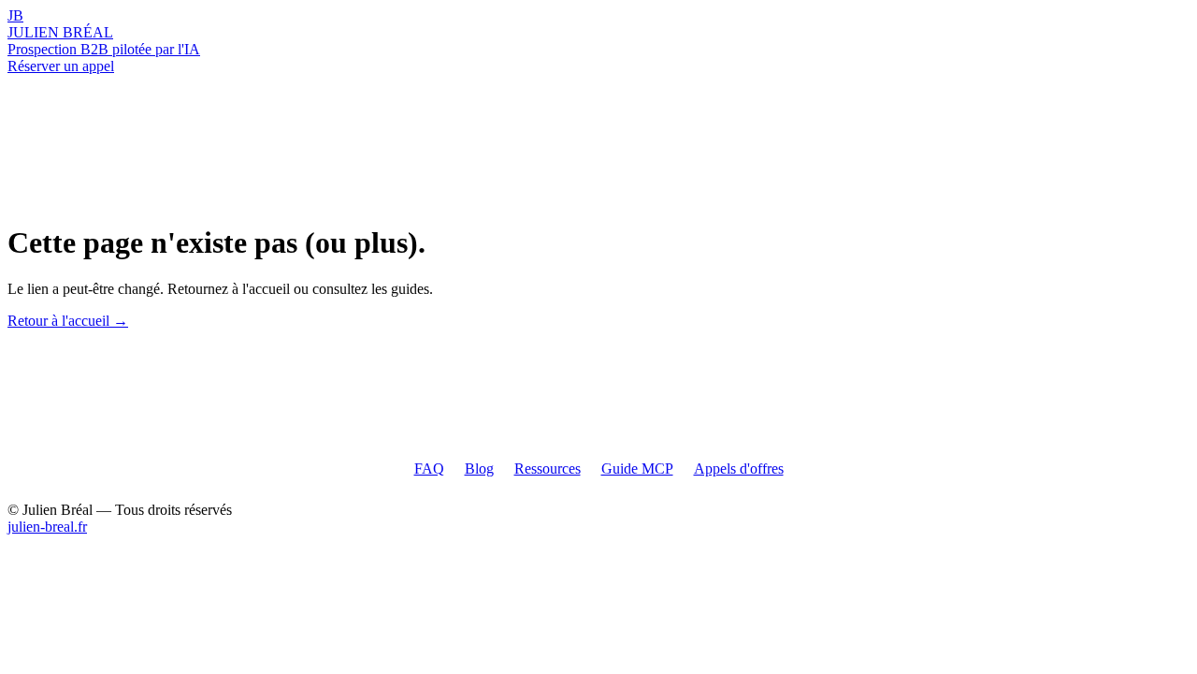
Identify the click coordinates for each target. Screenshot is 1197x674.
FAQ (429, 468)
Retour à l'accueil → (67, 321)
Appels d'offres (739, 468)
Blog (479, 468)
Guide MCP (637, 468)
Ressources (547, 468)
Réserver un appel (60, 66)
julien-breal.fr (47, 527)
